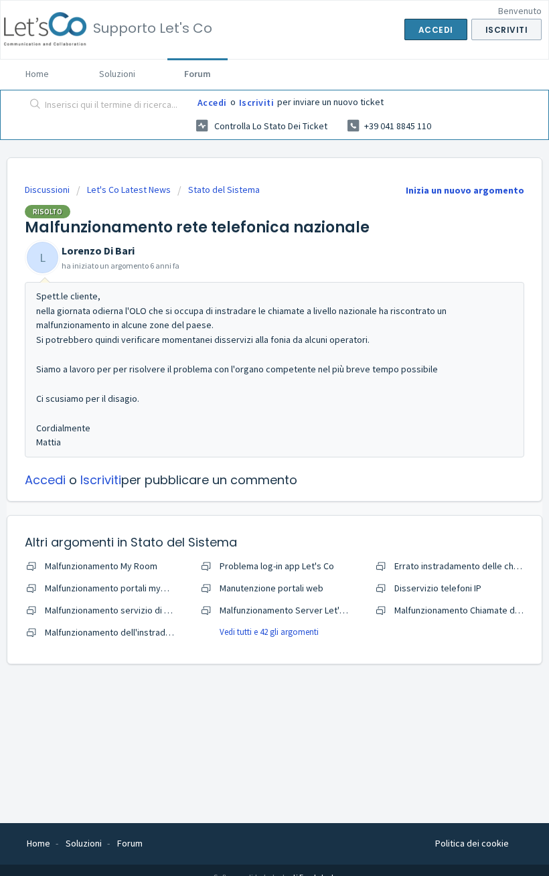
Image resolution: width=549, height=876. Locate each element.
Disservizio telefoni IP (437, 588)
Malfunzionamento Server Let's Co (288, 610)
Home (37, 74)
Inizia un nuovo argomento (465, 190)
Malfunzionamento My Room (101, 566)
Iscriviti (256, 102)
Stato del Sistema (224, 190)
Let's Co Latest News (129, 190)
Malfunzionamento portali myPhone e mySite (134, 588)
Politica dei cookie (472, 843)
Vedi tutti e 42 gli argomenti (269, 632)
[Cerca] (32, 105)
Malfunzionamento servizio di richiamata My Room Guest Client (170, 610)
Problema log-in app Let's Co (277, 566)
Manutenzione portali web (271, 588)
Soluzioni (117, 74)
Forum (197, 74)
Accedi (212, 102)
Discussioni (47, 190)
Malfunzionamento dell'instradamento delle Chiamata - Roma (166, 632)
